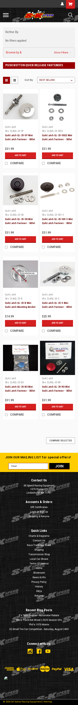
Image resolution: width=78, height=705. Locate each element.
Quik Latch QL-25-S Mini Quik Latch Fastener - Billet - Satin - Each (57, 307)
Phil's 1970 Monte (39, 624)
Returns (39, 595)
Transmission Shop (39, 554)
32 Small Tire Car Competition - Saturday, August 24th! (39, 629)
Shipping (39, 549)
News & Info (39, 577)
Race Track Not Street (39, 545)
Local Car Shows (39, 559)
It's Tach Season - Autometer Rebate (39, 615)
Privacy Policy (39, 582)
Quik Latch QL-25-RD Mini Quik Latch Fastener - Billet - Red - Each (57, 390)
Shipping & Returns (39, 516)
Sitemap (47, 701)
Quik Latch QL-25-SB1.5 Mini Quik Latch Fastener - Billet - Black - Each (57, 223)
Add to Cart (20, 155)
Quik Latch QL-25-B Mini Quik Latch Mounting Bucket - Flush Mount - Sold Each (20, 307)
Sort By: (29, 79)
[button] (39, 52)
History (39, 586)
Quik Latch (10, 127)
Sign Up (44, 511)
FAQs (39, 591)
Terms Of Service (39, 563)
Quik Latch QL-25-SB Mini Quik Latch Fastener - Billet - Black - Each (20, 223)
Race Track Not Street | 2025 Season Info (39, 620)
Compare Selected (60, 440)
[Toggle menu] (6, 15)
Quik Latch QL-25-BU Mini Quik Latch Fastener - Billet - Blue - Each (20, 390)
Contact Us (39, 540)
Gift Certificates (39, 507)
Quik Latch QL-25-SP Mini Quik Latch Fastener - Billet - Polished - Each (20, 139)
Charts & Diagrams (39, 536)
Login (33, 511)
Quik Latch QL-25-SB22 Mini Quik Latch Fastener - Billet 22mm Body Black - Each (57, 139)
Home (39, 568)
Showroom (39, 572)
